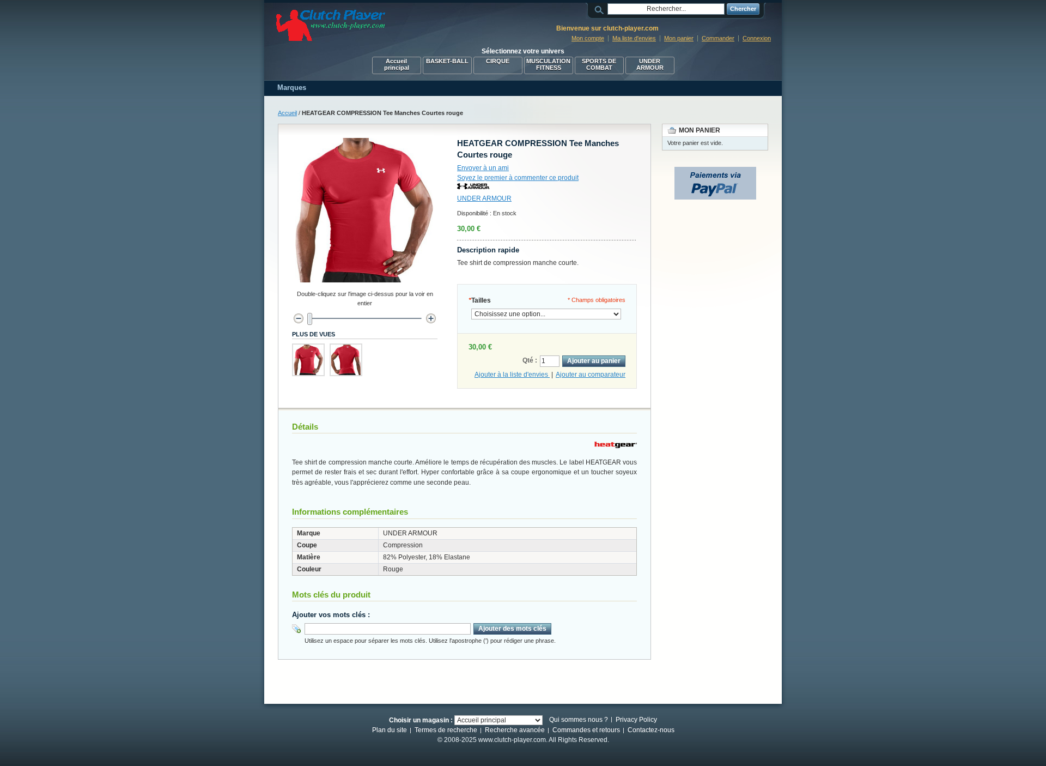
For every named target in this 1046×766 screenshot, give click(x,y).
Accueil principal (396, 64)
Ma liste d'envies (634, 38)
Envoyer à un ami (483, 168)
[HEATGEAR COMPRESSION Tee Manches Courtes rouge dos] (346, 359)
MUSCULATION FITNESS (548, 64)
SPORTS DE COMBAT (599, 64)
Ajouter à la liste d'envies (512, 374)
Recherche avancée (515, 730)
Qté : (529, 360)
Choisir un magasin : (421, 720)
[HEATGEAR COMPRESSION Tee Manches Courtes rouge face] (308, 359)
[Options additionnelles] (715, 172)
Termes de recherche (446, 730)
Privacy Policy (636, 719)
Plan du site (389, 730)
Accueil (287, 113)
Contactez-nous (651, 730)
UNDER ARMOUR (650, 64)
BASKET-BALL (447, 61)
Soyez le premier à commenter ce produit (518, 178)
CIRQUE (497, 61)
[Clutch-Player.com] (330, 25)
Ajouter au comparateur (590, 374)
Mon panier (679, 38)
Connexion (757, 38)
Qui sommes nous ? (578, 719)
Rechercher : (600, 9)
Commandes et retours (586, 730)
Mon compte (587, 38)
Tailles (480, 300)
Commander (718, 38)
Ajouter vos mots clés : (331, 615)
